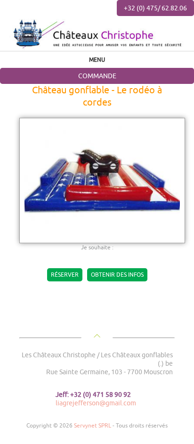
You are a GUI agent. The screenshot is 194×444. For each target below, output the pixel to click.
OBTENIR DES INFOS (117, 274)
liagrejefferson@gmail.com (96, 403)
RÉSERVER (65, 274)
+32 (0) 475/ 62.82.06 (155, 8)
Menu (97, 59)
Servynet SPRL (92, 425)
